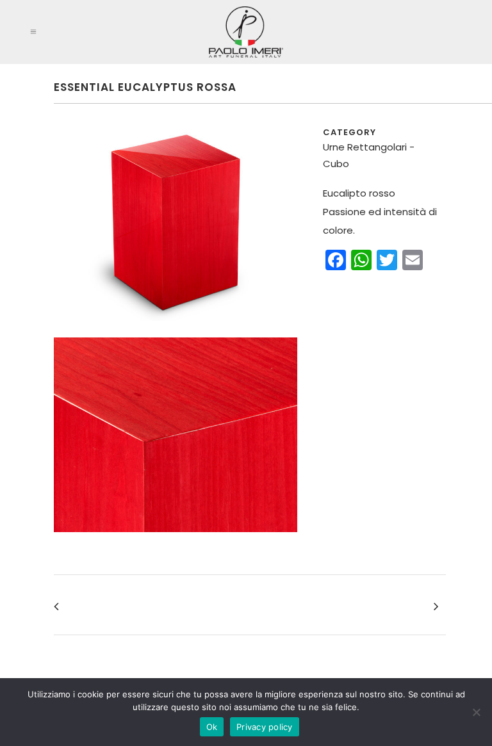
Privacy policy (264, 727)
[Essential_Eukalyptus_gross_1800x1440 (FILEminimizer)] (175, 329)
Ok (212, 727)
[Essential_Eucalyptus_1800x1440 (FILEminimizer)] (175, 540)
